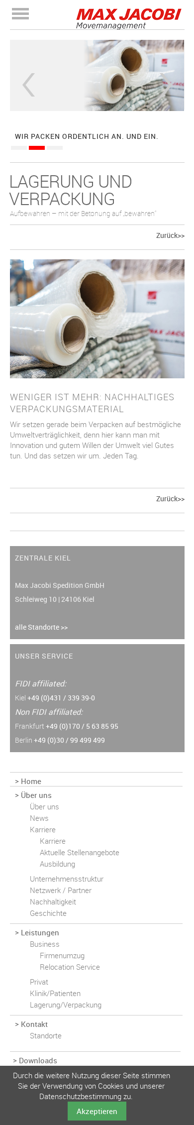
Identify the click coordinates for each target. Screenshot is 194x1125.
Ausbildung (57, 864)
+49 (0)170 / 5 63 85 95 (82, 726)
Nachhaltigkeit (53, 901)
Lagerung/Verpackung (65, 1005)
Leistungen (40, 932)
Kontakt (34, 1024)
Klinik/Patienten (55, 993)
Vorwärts (166, 85)
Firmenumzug (62, 955)
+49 (61, 697)
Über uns (36, 795)
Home (31, 781)
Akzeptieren (97, 1111)
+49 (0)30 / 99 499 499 (69, 740)
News (39, 818)
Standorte (46, 1035)
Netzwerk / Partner (61, 890)
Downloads (38, 1060)
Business (45, 944)
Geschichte (48, 913)
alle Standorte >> (41, 627)
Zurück (28, 85)
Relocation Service (70, 967)
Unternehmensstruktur (66, 879)
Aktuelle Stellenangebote (79, 852)
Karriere (43, 829)
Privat (39, 982)
